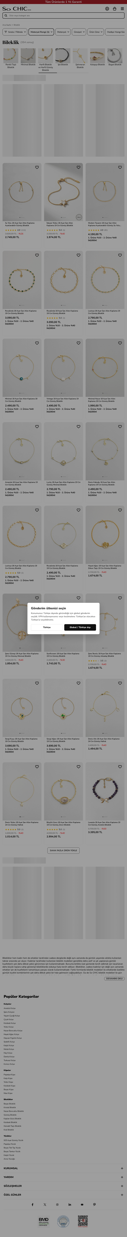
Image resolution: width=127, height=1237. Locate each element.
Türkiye (47, 627)
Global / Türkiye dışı (80, 627)
